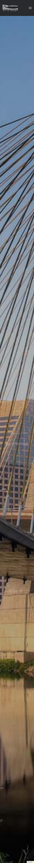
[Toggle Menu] (30, 8)
